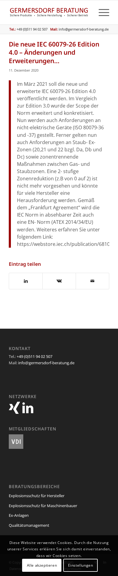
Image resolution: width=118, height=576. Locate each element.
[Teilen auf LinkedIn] (25, 281)
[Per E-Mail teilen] (92, 281)
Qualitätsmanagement (29, 525)
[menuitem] (101, 12)
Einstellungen (80, 565)
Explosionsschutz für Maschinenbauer (43, 505)
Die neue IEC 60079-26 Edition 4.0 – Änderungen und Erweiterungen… (54, 52)
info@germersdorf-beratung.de (84, 29)
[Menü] (101, 12)
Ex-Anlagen (19, 515)
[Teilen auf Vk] (59, 281)
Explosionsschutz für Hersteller (36, 495)
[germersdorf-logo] (49, 12)
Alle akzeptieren (42, 565)
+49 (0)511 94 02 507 (34, 356)
